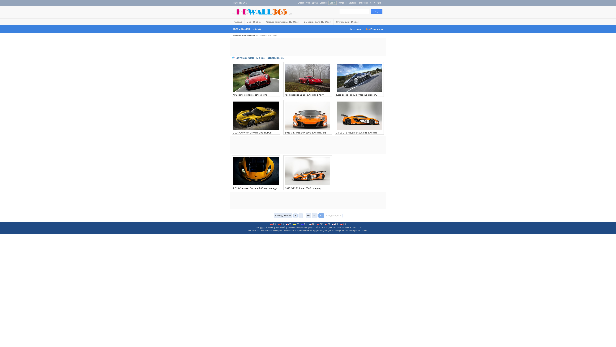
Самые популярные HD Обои (282, 22)
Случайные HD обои (347, 22)
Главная (237, 22)
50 (314, 215)
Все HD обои (254, 22)
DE (321, 224)
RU (305, 224)
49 (308, 215)
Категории (356, 29)
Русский (332, 3)
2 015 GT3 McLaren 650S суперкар (303, 188)
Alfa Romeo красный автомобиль (250, 94)
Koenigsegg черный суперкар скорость (356, 94)
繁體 (379, 3)
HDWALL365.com (353, 227)
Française (342, 3)
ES (297, 224)
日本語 (315, 3)
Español (323, 3)
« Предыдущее (283, 215)
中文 (308, 3)
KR (336, 224)
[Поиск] (377, 11)
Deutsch (352, 3)
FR (313, 224)
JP (290, 224)
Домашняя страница (297, 227)
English (301, 3)
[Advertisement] (308, 47)
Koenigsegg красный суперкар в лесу (304, 94)
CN (282, 224)
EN (274, 224)
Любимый (280, 227)
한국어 (373, 3)
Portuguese (363, 3)
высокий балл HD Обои (317, 22)
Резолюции (376, 29)
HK (344, 224)
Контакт (269, 227)
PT (329, 224)
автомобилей (271, 35)
